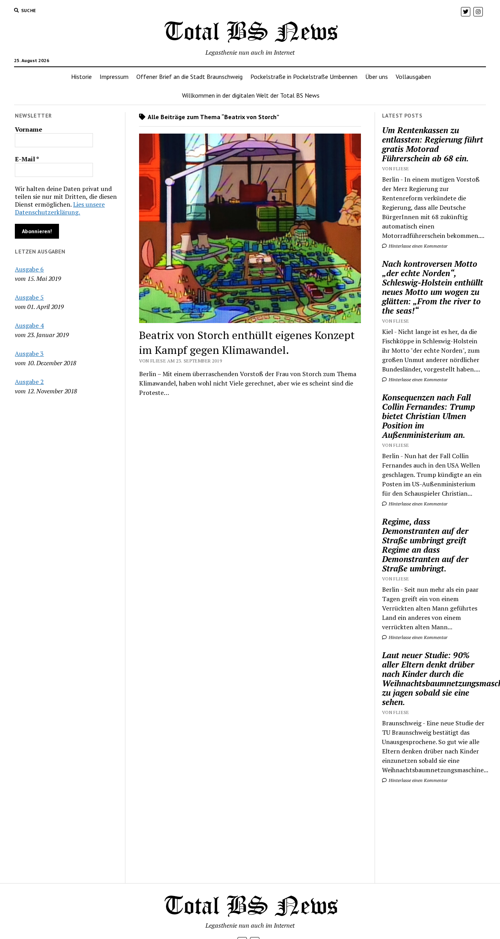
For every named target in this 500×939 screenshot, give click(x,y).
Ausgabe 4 (29, 325)
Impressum (114, 76)
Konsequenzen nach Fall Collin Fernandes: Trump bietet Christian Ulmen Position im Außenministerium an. (428, 416)
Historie (81, 76)
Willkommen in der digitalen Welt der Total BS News (251, 95)
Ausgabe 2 (29, 381)
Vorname (28, 129)
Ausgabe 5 (29, 297)
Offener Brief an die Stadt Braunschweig (189, 76)
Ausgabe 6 (29, 269)
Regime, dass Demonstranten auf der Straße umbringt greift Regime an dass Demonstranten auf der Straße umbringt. (425, 545)
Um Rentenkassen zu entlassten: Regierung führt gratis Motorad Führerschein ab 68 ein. (432, 144)
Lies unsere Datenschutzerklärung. (60, 208)
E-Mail (27, 159)
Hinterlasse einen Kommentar (418, 246)
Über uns (376, 76)
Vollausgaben (413, 76)
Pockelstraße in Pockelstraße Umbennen (303, 76)
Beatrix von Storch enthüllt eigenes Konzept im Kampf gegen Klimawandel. (247, 342)
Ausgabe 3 (29, 353)
